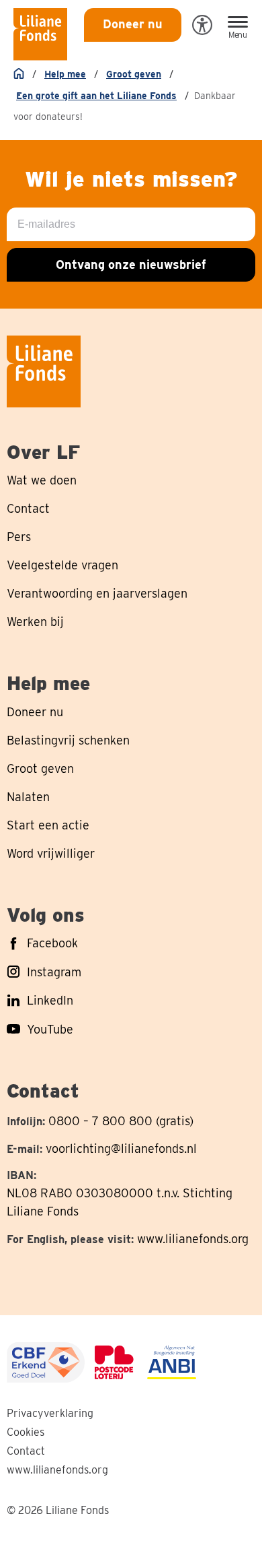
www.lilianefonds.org (193, 1239)
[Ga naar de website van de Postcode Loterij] (114, 1362)
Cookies (25, 1432)
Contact (26, 1451)
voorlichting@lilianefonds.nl (121, 1148)
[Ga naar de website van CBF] (46, 1362)
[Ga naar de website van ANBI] (171, 1362)
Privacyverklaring (50, 1413)
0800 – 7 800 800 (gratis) (120, 1121)
